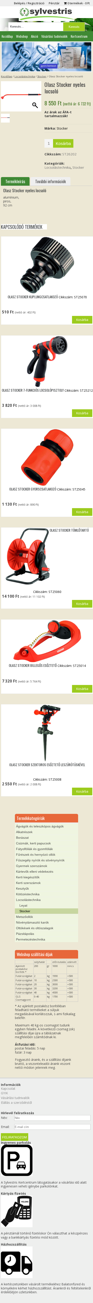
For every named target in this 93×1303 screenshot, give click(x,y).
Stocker (41, 76)
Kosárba (63, 143)
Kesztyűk (22, 888)
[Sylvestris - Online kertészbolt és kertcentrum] (46, 14)
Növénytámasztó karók (32, 922)
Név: (4, 1118)
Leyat (23, 905)
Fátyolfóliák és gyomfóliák (34, 849)
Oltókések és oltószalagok (34, 928)
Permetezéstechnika (30, 939)
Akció (34, 36)
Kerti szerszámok (28, 883)
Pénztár (54, 3)
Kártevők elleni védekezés (34, 871)
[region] (46, 56)
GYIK (4, 1093)
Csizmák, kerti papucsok (33, 843)
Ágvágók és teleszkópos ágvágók (40, 826)
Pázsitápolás (25, 934)
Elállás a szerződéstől (16, 1102)
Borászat (22, 837)
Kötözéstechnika (28, 894)
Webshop (22, 36)
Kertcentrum (79, 36)
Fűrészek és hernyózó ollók (35, 854)
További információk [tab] (50, 181)
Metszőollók (24, 917)
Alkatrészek (24, 832)
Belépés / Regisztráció (29, 3)
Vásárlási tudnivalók (54, 36)
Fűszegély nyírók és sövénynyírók (40, 860)
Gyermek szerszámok (31, 866)
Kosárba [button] (82, 319)
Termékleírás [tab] (15, 181)
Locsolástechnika (24, 76)
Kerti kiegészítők (28, 877)
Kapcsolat (8, 1088)
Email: (5, 1127)
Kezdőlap (7, 36)
